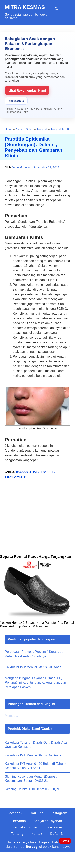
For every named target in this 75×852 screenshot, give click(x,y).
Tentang (17, 833)
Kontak (36, 833)
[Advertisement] (37, 523)
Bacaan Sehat (27, 471)
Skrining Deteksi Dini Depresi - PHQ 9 (32, 789)
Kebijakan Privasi (25, 827)
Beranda (19, 821)
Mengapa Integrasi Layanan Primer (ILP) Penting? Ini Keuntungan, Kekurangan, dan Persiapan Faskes (35, 682)
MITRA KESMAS (25, 7)
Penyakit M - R (15, 477)
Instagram (59, 813)
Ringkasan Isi (16, 100)
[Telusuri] (57, 9)
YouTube (36, 813)
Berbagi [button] (65, 840)
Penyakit (47, 471)
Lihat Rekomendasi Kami (27, 90)
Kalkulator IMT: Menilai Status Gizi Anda (33, 667)
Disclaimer (54, 827)
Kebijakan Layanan (48, 821)
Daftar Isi (57, 833)
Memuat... (12, 715)
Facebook (15, 813)
